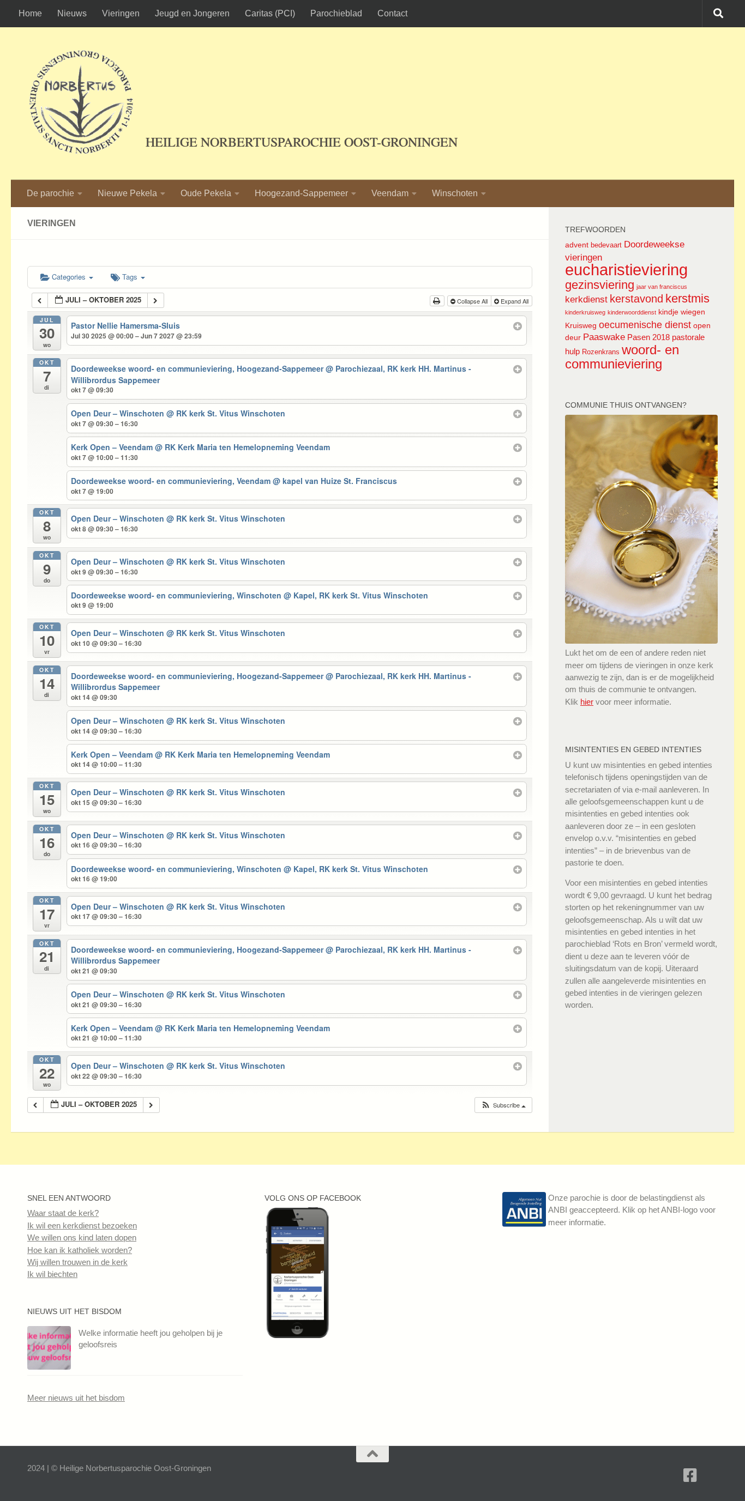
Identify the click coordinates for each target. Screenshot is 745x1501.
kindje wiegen (681, 311)
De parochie (50, 193)
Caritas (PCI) (270, 13)
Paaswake (604, 337)
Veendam (389, 193)
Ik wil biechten (52, 1274)
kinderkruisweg (585, 312)
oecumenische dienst (645, 324)
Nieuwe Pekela (127, 193)
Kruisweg (581, 325)
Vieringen (121, 13)
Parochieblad (336, 13)
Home (30, 13)
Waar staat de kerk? (63, 1213)
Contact (392, 13)
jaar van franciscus (661, 286)
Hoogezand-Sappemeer (301, 193)
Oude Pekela (206, 193)
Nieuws (72, 13)
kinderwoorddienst (632, 312)
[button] (503, 1105)
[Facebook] (690, 1475)
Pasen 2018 (648, 337)
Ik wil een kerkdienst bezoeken (82, 1225)
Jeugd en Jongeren (192, 13)
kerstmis (687, 298)
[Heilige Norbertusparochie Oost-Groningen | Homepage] (81, 103)
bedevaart (606, 245)
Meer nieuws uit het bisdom (76, 1397)
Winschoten (455, 193)
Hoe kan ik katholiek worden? (79, 1250)
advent (576, 244)
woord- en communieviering (622, 356)
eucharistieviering (626, 270)
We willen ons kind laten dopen (81, 1237)
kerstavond (636, 299)
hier (586, 701)
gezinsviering (599, 285)
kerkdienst (586, 299)
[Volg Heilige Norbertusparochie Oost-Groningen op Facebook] (297, 1335)
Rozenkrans (601, 352)
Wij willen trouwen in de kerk (77, 1262)
